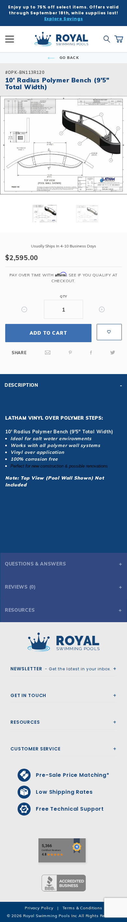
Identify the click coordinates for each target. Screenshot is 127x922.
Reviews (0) (20, 587)
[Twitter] (112, 352)
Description (21, 385)
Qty (63, 296)
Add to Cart (48, 333)
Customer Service (35, 749)
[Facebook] (91, 352)
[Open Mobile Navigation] (9, 39)
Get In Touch (28, 695)
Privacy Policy (39, 907)
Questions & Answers (35, 564)
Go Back (68, 57)
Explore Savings (63, 18)
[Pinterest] (70, 352)
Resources (20, 610)
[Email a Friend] (48, 352)
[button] (10, 155)
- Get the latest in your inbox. (60, 668)
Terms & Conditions (82, 907)
